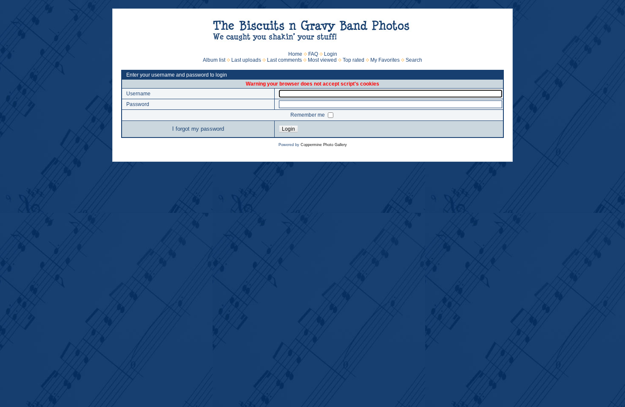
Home (295, 54)
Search (414, 60)
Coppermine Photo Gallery (324, 145)
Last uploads (246, 60)
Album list (214, 60)
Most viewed (322, 60)
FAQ (313, 54)
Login (330, 54)
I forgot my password (198, 129)
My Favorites (385, 60)
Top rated (353, 60)
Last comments (284, 60)
